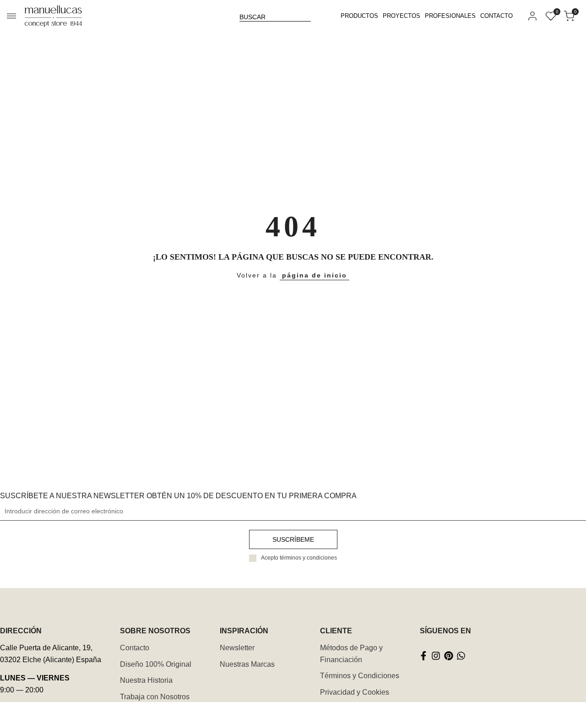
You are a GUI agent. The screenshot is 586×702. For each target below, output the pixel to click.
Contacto (134, 648)
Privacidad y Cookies (354, 692)
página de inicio (314, 275)
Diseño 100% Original (155, 664)
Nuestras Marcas (247, 664)
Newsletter (237, 648)
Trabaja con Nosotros (155, 697)
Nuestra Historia (146, 680)
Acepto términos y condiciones (299, 558)
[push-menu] (11, 16)
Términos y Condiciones (359, 676)
